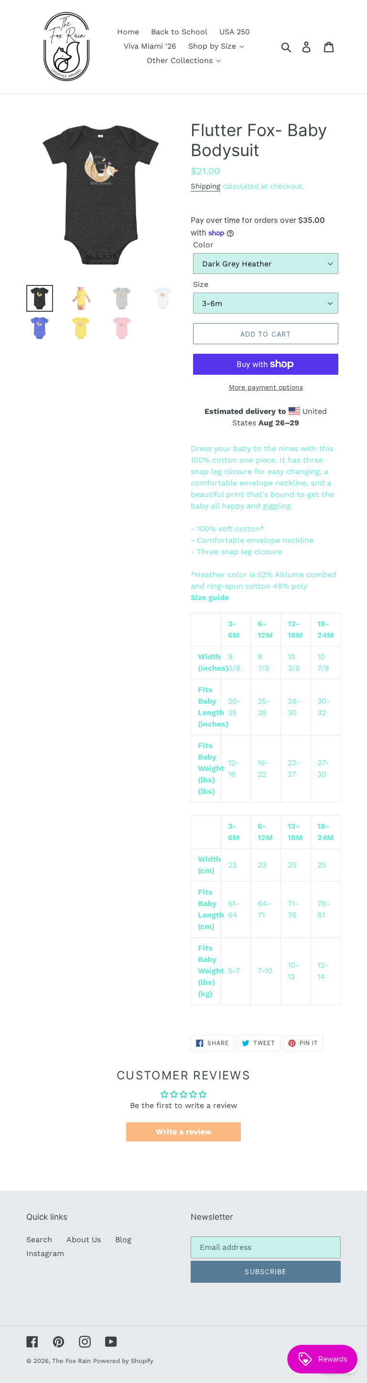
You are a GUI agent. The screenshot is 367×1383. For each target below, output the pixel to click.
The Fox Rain (71, 1360)
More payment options (266, 387)
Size (200, 284)
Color (203, 244)
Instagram (45, 1253)
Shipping (205, 186)
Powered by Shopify (123, 1360)
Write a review (183, 1131)
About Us (83, 1239)
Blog (123, 1239)
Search (39, 1239)
